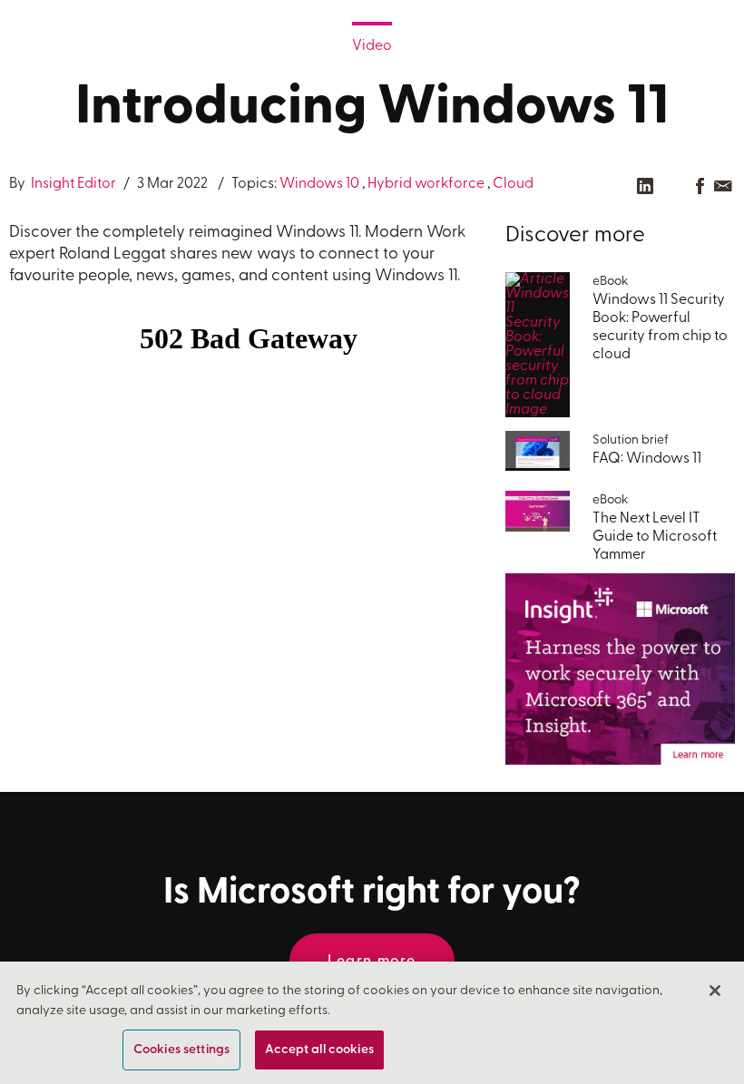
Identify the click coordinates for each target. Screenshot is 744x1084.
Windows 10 (319, 184)
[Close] (715, 991)
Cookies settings (181, 1050)
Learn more (372, 961)
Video (372, 46)
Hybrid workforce (426, 184)
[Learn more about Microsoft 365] (620, 668)
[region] (372, 1023)
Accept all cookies (319, 1050)
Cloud (513, 184)
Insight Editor (72, 184)
